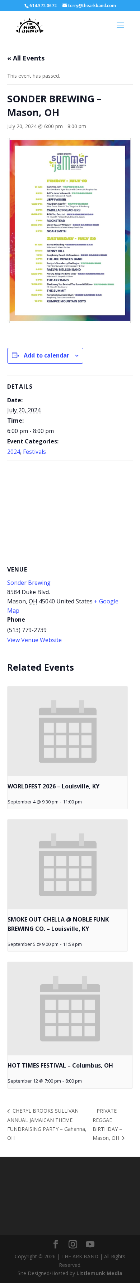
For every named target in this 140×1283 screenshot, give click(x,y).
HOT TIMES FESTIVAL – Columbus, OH (60, 1065)
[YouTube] (90, 1244)
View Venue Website (34, 640)
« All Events (26, 58)
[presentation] (67, 731)
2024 (13, 452)
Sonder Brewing (29, 583)
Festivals (34, 452)
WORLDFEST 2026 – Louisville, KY (53, 786)
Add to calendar (46, 355)
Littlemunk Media (99, 1273)
